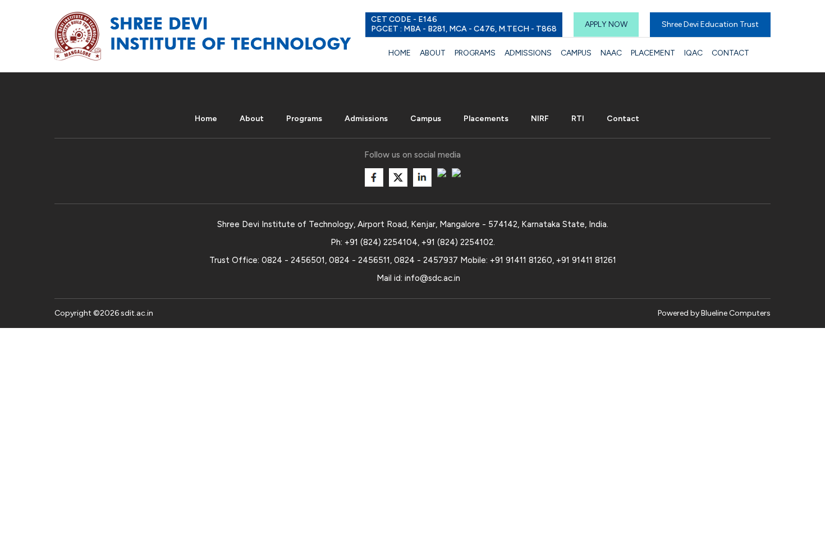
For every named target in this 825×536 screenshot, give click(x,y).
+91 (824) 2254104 (381, 242)
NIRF (540, 118)
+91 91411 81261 (586, 260)
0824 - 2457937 (426, 260)
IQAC (693, 53)
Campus (576, 53)
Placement (653, 53)
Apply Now (606, 24)
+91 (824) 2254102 (457, 242)
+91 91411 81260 (521, 260)
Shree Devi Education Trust (710, 24)
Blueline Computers (736, 313)
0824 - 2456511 (359, 260)
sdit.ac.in (137, 313)
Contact (730, 53)
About (433, 53)
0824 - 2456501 (293, 260)
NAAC (611, 53)
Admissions (528, 53)
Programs (475, 53)
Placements (486, 118)
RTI (577, 118)
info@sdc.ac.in (432, 278)
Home (399, 53)
